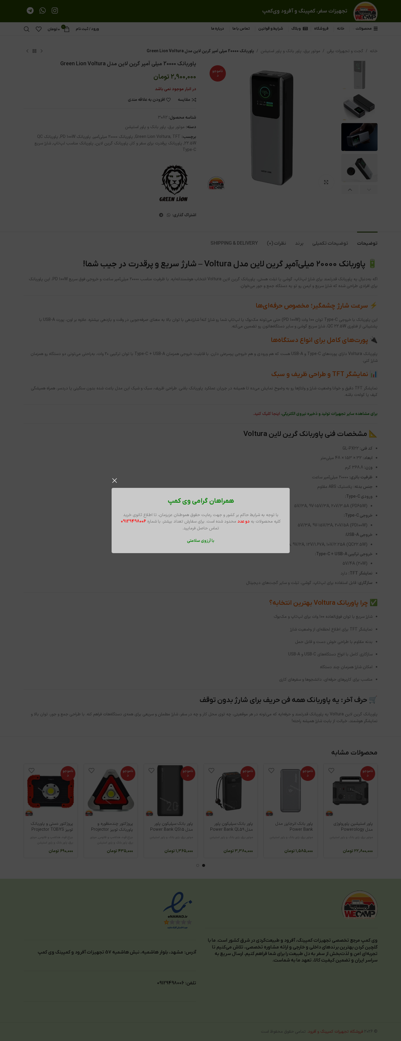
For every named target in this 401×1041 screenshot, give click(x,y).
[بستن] (114, 480)
